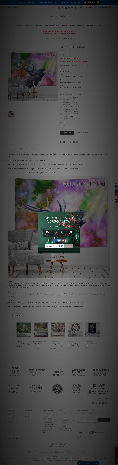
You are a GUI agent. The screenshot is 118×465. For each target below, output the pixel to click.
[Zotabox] (78, 251)
